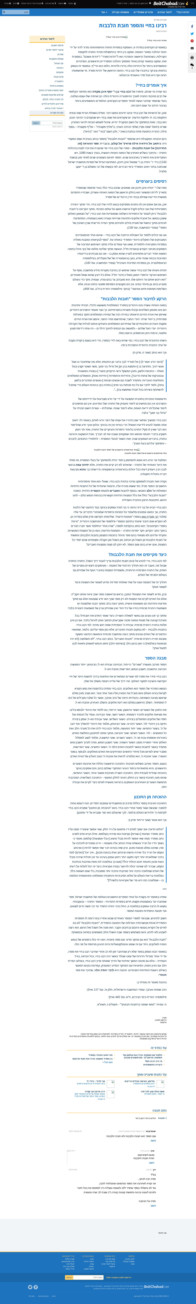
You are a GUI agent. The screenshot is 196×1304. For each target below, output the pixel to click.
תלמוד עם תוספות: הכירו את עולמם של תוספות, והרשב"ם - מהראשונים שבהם (142, 1056)
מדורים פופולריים (143, 12)
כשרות (91, 1266)
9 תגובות (151, 1086)
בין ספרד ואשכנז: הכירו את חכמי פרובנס (93, 1058)
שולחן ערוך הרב (68, 1266)
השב (153, 1140)
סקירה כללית (69, 1259)
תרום (15, 3)
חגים (92, 1259)
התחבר (71, 3)
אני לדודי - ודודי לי (96, 1081)
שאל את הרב (49, 3)
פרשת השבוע (89, 1269)
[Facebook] (36, 1287)
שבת (92, 1264)
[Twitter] (30, 1287)
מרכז (156, 1296)
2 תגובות (101, 1099)
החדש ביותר (150, 1118)
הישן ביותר (140, 1118)
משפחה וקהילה (120, 12)
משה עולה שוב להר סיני (152, 1091)
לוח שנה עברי (110, 1261)
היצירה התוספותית (152, 1064)
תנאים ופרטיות (43, 1296)
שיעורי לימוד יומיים (108, 1264)
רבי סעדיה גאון (149, 517)
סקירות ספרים (160, 19)
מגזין (132, 1264)
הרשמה (112, 1266)
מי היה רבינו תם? (153, 1061)
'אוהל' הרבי (70, 1264)
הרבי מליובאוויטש (68, 1261)
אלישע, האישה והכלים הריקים (140, 1081)
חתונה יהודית (89, 1261)
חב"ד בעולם (70, 1269)
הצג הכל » (108, 1062)
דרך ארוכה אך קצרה (95, 1091)
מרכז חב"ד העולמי (91, 1286)
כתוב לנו (32, 1296)
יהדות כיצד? (182, 12)
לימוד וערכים (165, 12)
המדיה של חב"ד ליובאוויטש (144, 1296)
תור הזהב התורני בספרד (100, 1055)
